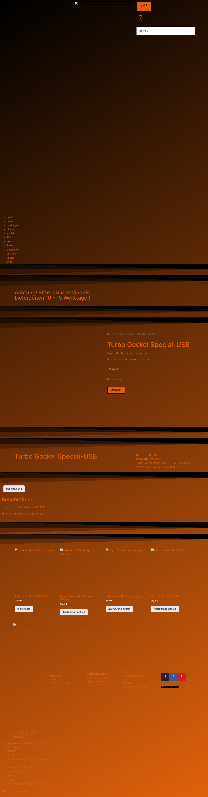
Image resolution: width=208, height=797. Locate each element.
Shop (9, 237)
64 (150, 463)
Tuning (157, 467)
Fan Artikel (119, 334)
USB (172, 467)
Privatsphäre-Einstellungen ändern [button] (27, 759)
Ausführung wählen (74, 612)
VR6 (178, 467)
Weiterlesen (24, 608)
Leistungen (12, 225)
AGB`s (11, 755)
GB (169, 463)
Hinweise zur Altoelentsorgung (25, 743)
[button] (104, 763)
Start (109, 334)
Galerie (10, 221)
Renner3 (146, 467)
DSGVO (12, 751)
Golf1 (176, 463)
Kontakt (10, 233)
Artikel (157, 463)
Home (9, 217)
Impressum (14, 747)
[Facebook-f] (173, 677)
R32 (138, 467)
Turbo (165, 467)
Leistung (185, 463)
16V (145, 463)
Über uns (11, 229)
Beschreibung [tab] (14, 488)
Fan (164, 463)
